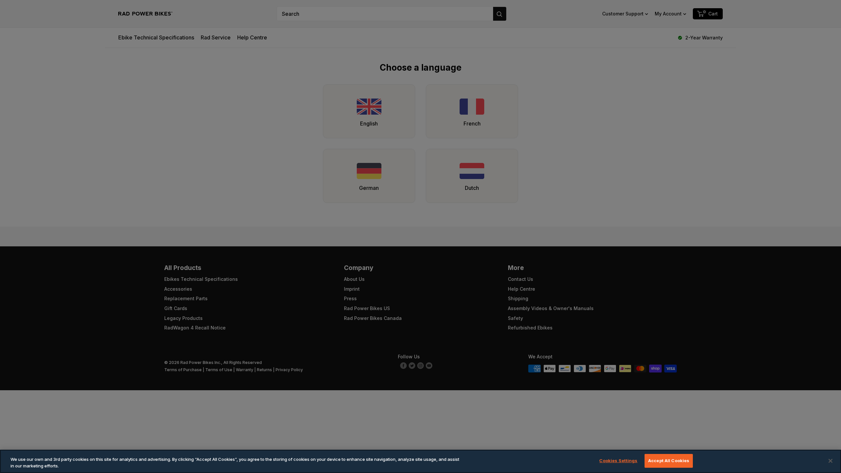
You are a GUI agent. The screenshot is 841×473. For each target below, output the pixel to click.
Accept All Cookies (668, 460)
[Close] (830, 461)
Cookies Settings (618, 460)
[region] (420, 461)
